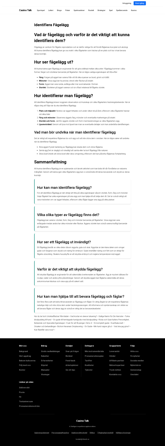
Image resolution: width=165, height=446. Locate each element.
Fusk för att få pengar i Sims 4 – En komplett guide (87, 323)
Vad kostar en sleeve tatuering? (83, 316)
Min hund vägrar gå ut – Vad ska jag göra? (111, 326)
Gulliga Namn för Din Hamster (111, 316)
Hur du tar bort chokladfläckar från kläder (51, 316)
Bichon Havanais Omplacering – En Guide (74, 326)
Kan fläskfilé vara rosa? (44, 330)
